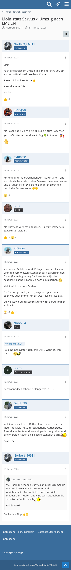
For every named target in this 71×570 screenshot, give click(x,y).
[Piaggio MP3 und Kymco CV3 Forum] (1, 4)
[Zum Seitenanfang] (65, 565)
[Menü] (66, 4)
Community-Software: (35, 564)
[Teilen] (66, 34)
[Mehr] (65, 57)
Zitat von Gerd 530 (21, 479)
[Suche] (49, 4)
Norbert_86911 (14, 27)
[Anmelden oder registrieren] (57, 4)
